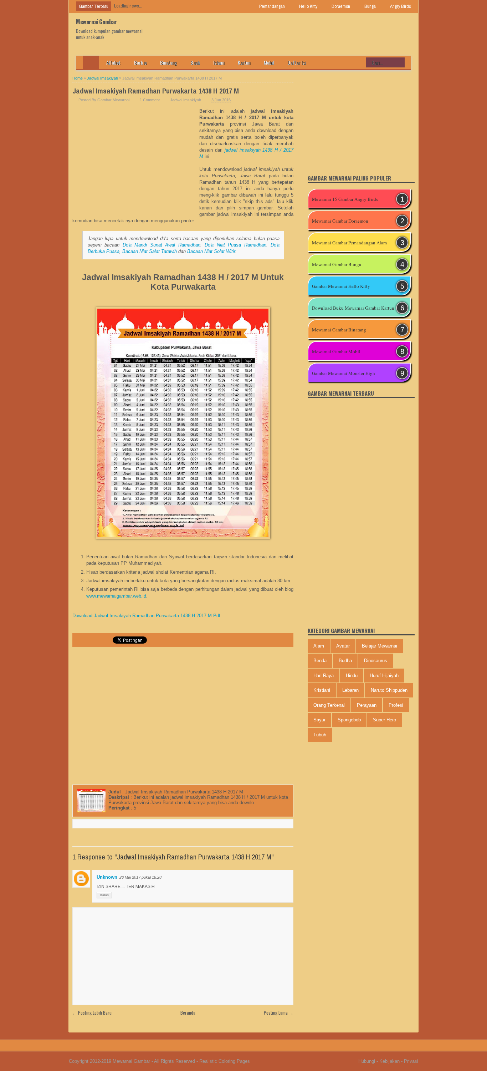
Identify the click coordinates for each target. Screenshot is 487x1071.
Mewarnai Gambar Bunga (336, 264)
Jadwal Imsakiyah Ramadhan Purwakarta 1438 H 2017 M (155, 91)
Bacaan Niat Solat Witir (211, 251)
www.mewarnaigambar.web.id (116, 596)
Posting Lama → (278, 1012)
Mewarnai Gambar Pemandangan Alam (349, 242)
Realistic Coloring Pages (224, 1061)
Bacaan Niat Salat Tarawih (149, 251)
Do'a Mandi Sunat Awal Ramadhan (161, 245)
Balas (104, 895)
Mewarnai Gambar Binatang (339, 329)
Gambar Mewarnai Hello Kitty (341, 286)
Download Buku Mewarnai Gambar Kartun (353, 308)
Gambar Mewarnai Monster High (343, 373)
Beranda (187, 1012)
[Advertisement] (136, 162)
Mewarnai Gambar (96, 21)
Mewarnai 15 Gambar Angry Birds (345, 199)
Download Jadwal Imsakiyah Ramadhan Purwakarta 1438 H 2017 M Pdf (146, 615)
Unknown (107, 877)
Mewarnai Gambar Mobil (336, 351)
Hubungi (366, 1061)
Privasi (411, 1061)
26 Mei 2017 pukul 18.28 (140, 877)
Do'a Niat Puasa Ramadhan (235, 245)
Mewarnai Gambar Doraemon (340, 221)
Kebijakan (389, 1061)
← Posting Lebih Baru (92, 1012)
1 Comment (150, 100)
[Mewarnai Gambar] (90, 62)
